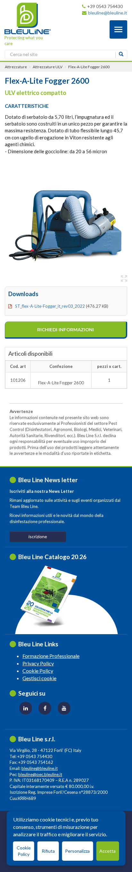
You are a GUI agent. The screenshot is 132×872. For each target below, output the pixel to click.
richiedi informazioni (65, 330)
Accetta (107, 851)
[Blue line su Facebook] (44, 708)
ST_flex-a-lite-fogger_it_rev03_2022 (50, 306)
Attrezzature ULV (47, 66)
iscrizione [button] (38, 536)
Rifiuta (48, 851)
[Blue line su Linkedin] (25, 708)
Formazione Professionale (50, 656)
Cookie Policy (37, 671)
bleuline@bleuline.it (107, 12)
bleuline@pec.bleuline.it (40, 774)
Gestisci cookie (39, 678)
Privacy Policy (38, 663)
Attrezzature (16, 66)
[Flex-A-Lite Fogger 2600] (66, 223)
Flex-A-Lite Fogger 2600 (89, 66)
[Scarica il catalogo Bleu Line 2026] (52, 596)
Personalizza (77, 851)
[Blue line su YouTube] (64, 708)
